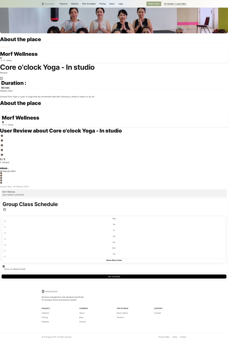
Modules (74, 4)
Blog (81, 317)
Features (63, 4)
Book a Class (153, 4)
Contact (157, 313)
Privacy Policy (164, 337)
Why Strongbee (89, 4)
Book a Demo (122, 313)
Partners (120, 317)
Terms (174, 337)
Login (120, 4)
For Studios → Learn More (175, 4)
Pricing (103, 4)
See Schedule (114, 276)
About (112, 4)
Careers (82, 322)
